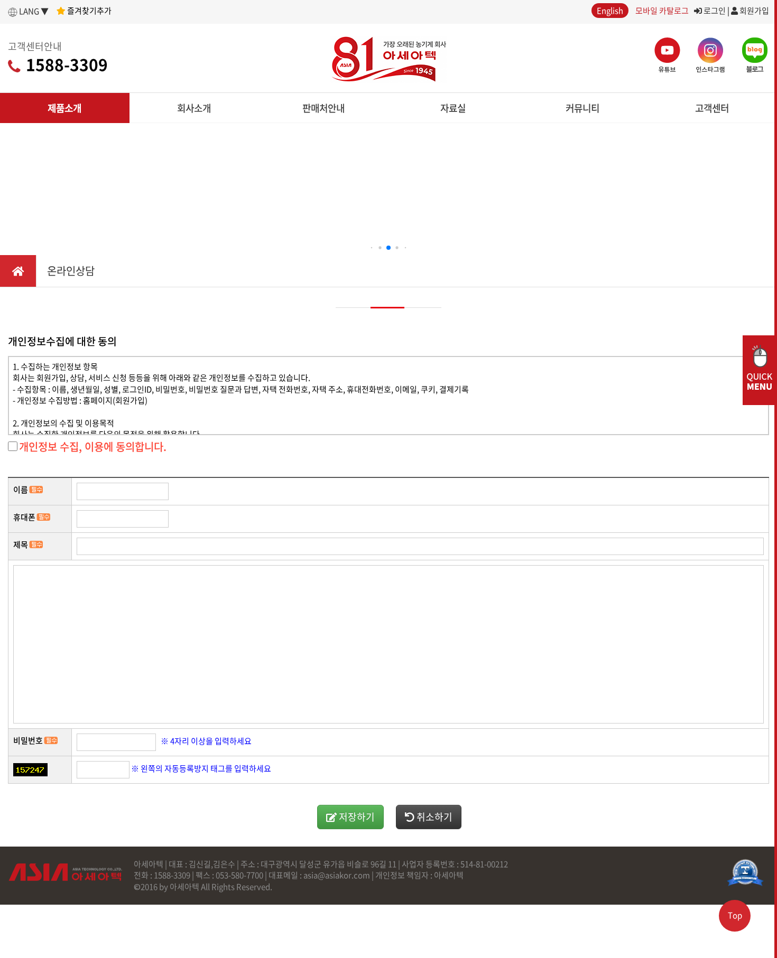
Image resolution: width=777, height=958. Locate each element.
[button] (372, 248)
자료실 (453, 108)
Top (735, 915)
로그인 (714, 10)
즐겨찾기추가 (89, 10)
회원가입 (753, 10)
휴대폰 (24, 517)
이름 (20, 489)
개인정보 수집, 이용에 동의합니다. (92, 446)
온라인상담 (71, 270)
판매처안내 (323, 108)
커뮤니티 (582, 108)
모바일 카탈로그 (662, 10)
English (610, 10)
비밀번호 (28, 740)
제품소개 (64, 108)
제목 (20, 544)
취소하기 (433, 817)
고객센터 (712, 108)
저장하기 (356, 817)
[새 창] (745, 872)
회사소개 (194, 108)
